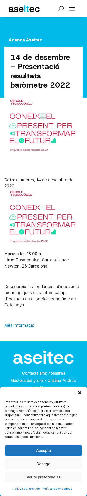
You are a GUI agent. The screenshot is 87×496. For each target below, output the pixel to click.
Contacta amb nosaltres (43, 373)
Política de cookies (26, 488)
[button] (79, 392)
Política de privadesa (57, 488)
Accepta (43, 450)
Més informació (19, 325)
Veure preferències (43, 477)
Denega (43, 464)
